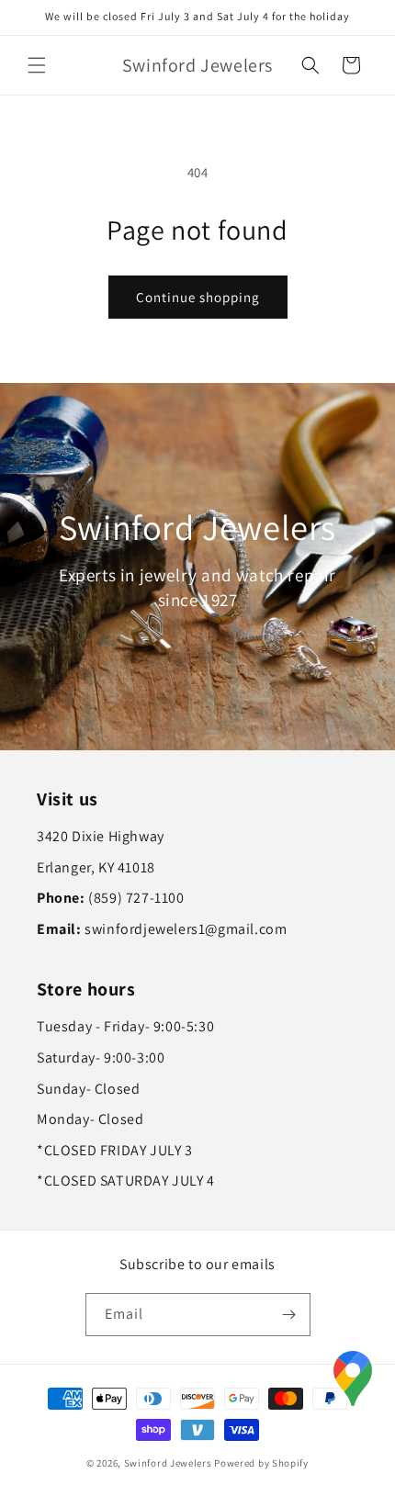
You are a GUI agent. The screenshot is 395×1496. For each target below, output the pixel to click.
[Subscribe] (289, 1314)
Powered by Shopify (261, 1463)
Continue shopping (198, 297)
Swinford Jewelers (168, 1463)
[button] (37, 65)
